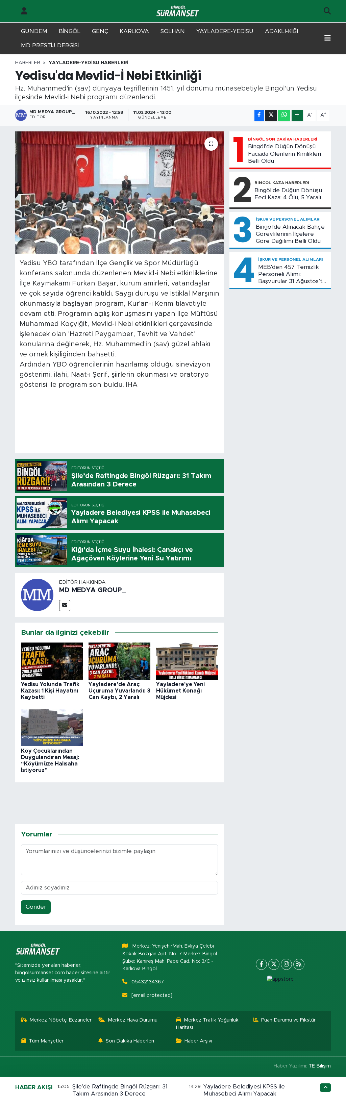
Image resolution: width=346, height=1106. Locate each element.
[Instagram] (286, 964)
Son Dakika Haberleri (130, 1041)
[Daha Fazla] (297, 115)
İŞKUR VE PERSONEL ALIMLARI (288, 219)
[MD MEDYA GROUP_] (37, 594)
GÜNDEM (34, 31)
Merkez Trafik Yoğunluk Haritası (207, 1023)
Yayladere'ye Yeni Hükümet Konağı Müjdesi (180, 691)
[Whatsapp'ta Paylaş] (284, 115)
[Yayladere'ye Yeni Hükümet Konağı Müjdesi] (187, 661)
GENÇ (100, 31)
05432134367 (147, 981)
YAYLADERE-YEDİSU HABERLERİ (88, 62)
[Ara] (327, 11)
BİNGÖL (69, 31)
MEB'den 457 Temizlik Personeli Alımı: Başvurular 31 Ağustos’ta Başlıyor (291, 274)
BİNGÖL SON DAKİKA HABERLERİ (282, 139)
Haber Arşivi (198, 1041)
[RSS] (298, 964)
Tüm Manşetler (46, 1041)
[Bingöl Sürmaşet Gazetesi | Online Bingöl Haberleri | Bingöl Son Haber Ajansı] (178, 11)
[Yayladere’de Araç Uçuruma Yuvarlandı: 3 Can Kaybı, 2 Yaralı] (119, 661)
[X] (273, 964)
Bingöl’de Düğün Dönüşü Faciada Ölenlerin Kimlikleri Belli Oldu (284, 154)
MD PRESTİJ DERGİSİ (50, 45)
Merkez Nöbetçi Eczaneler (60, 1020)
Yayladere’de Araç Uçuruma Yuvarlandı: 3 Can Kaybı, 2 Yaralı (119, 691)
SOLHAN (172, 31)
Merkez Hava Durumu (132, 1020)
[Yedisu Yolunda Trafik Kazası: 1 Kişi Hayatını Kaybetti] (52, 661)
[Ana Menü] (327, 38)
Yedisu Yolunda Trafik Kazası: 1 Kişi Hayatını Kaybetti (50, 691)
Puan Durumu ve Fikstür (288, 1020)
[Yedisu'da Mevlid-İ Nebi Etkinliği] (119, 192)
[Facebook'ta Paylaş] (259, 115)
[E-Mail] (64, 605)
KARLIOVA (134, 31)
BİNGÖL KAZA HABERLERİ (281, 183)
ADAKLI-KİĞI (281, 31)
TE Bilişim (319, 1066)
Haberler (27, 62)
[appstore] (280, 979)
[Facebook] (261, 964)
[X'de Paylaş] (271, 115)
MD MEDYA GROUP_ (92, 590)
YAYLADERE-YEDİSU (224, 31)
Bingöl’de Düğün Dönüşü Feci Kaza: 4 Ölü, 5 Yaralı (288, 193)
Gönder (36, 907)
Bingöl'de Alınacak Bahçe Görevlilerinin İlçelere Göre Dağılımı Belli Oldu (290, 234)
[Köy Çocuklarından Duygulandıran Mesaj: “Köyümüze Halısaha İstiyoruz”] (52, 727)
